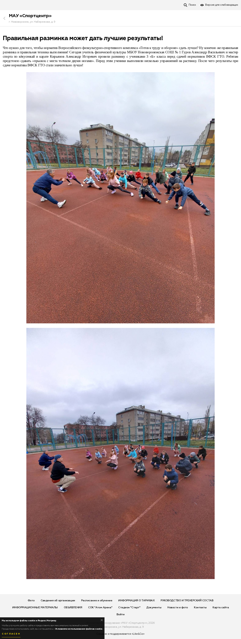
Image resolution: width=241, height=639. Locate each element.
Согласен (11, 634)
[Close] (102, 620)
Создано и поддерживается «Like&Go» (120, 634)
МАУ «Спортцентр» (30, 16)
